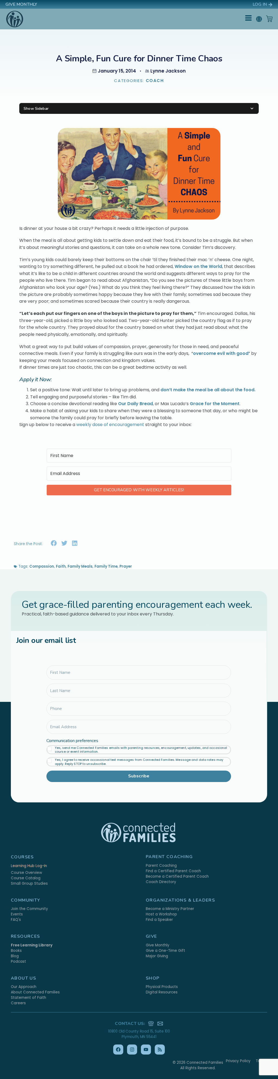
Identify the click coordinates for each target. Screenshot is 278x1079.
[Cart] (269, 18)
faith (61, 566)
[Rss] (160, 1049)
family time (106, 566)
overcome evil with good (220, 353)
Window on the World (198, 266)
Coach (155, 80)
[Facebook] (118, 1049)
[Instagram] (132, 1049)
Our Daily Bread (135, 404)
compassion (41, 566)
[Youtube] (146, 1049)
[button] (258, 18)
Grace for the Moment (214, 404)
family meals (80, 566)
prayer (125, 566)
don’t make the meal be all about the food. (208, 390)
